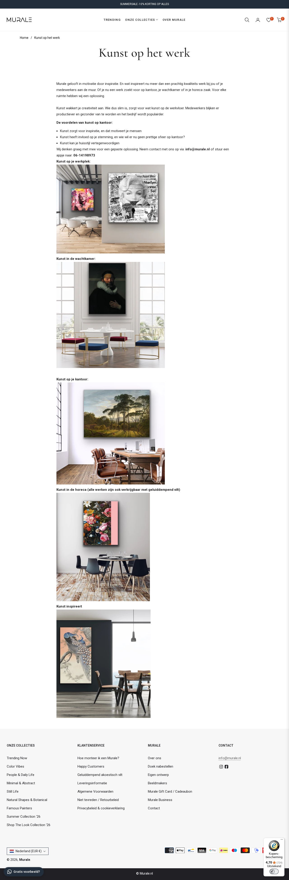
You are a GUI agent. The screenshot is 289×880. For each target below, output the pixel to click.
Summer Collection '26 (23, 817)
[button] (247, 20)
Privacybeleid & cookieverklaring (101, 808)
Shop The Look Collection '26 (28, 825)
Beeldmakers (157, 783)
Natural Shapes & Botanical (27, 800)
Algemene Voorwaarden (95, 791)
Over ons (154, 758)
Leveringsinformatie (92, 783)
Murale (24, 860)
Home (24, 38)
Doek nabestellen (160, 766)
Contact (154, 808)
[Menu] (281, 840)
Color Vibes (15, 766)
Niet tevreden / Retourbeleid (98, 800)
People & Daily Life (20, 775)
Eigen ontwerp (158, 775)
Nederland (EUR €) (29, 851)
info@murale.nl (230, 758)
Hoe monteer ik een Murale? (98, 758)
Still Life (13, 791)
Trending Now (17, 758)
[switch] (274, 871)
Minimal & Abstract (21, 783)
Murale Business (160, 800)
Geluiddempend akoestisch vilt (99, 775)
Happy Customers (90, 766)
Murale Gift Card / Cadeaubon (170, 791)
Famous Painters (19, 808)
